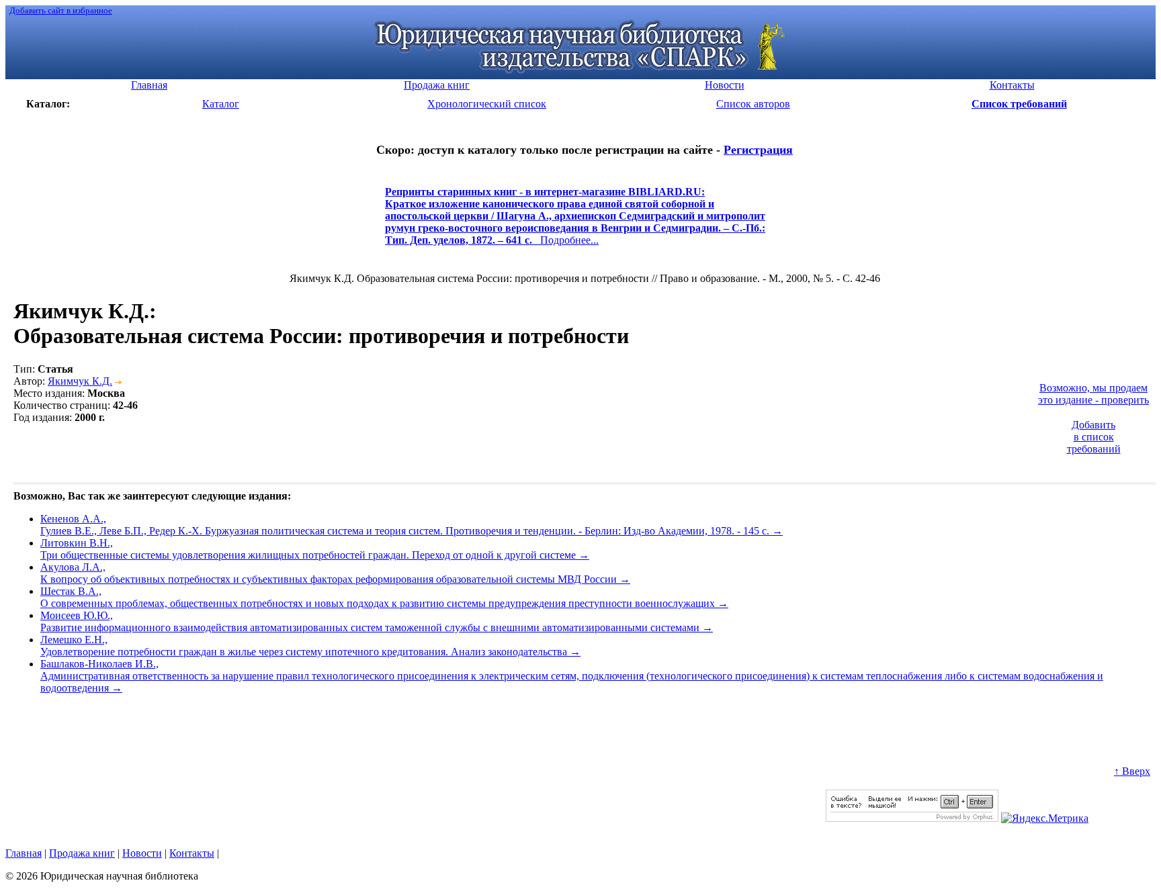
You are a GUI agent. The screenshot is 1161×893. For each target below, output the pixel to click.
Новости (142, 853)
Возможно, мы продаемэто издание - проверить (1093, 394)
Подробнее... (575, 222)
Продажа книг (82, 853)
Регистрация (758, 149)
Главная (23, 853)
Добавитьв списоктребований (1094, 437)
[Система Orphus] (912, 818)
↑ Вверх (1132, 771)
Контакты (191, 853)
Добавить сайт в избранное (60, 10)
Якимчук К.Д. (80, 381)
